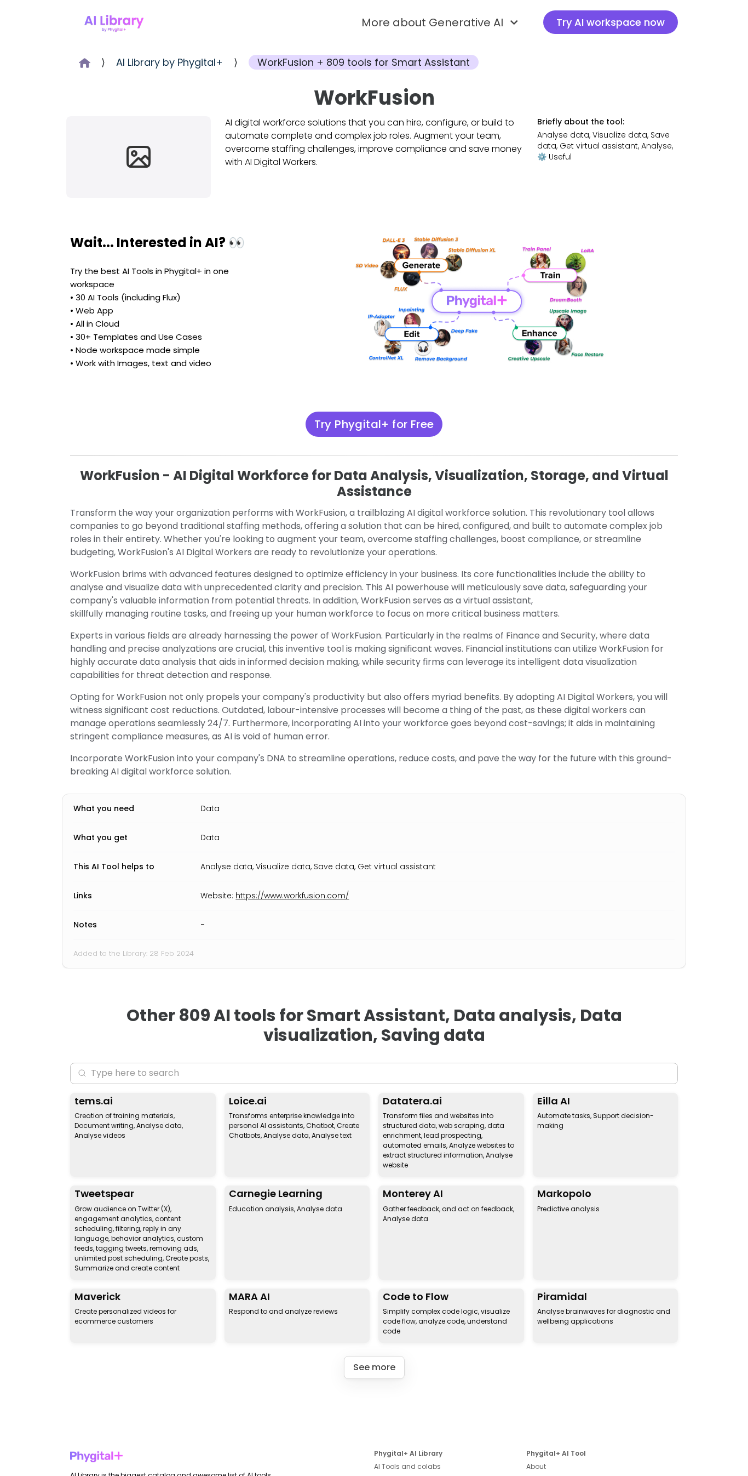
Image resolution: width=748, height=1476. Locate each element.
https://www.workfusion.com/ (292, 895)
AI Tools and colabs (407, 1466)
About (536, 1466)
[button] (441, 22)
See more (374, 1367)
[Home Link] (114, 22)
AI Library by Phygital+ (169, 62)
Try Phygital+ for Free (374, 424)
